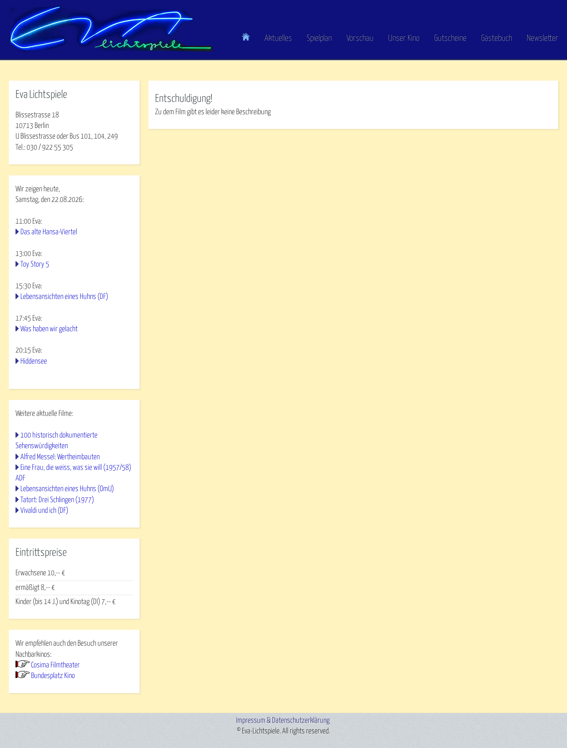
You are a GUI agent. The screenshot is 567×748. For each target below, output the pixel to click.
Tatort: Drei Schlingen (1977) (57, 500)
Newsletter (542, 38)
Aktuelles (278, 38)
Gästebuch (496, 38)
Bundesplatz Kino (53, 676)
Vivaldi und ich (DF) (44, 511)
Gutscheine (450, 38)
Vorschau (359, 38)
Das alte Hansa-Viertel (48, 232)
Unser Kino (403, 38)
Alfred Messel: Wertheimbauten (60, 457)
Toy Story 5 (34, 264)
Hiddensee (33, 361)
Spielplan (319, 38)
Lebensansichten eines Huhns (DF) (64, 297)
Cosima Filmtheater (55, 665)
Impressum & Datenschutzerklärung (283, 721)
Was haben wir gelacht (49, 329)
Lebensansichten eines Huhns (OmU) (67, 489)
